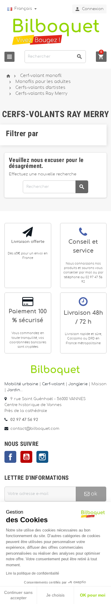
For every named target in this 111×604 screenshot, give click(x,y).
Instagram (42, 457)
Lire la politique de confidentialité (32, 573)
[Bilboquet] (55, 31)
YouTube (26, 457)
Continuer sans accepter (18, 595)
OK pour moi (92, 595)
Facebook (10, 457)
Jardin (13, 390)
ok (93, 493)
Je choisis (55, 595)
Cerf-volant (54, 384)
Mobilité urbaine (21, 384)
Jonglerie (78, 384)
